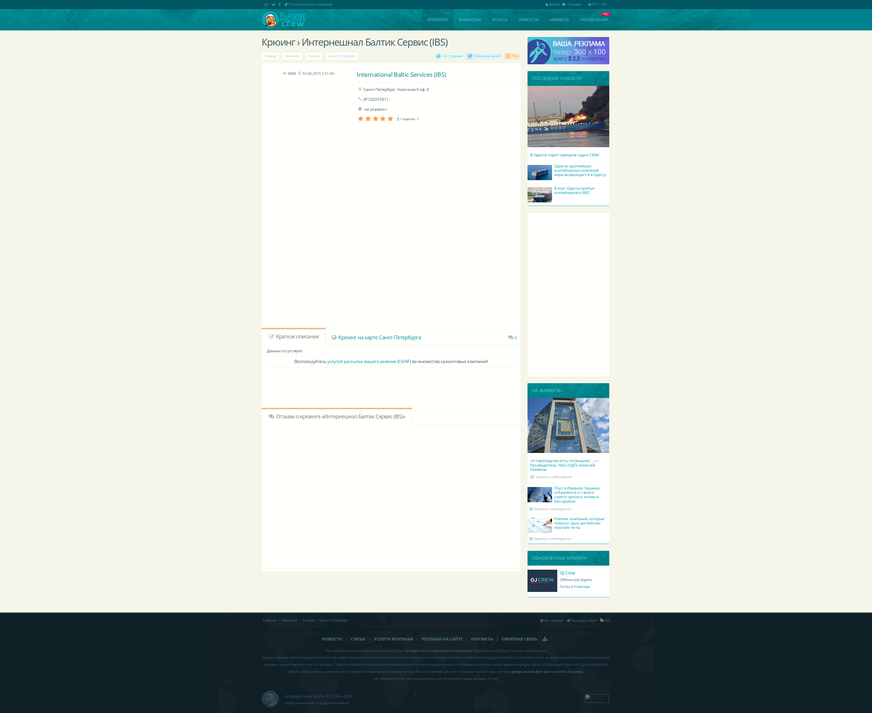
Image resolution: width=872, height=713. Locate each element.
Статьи (358, 639)
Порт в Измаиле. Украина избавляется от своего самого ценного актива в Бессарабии (577, 495)
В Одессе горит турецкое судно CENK (564, 154)
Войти (554, 4)
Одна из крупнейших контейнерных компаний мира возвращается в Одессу (580, 170)
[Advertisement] (308, 159)
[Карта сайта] (545, 639)
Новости (528, 19)
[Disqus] (391, 496)
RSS (515, 56)
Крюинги (437, 19)
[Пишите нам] (266, 4)
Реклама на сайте (442, 639)
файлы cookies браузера (563, 671)
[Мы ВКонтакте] (273, 4)
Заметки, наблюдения (553, 477)
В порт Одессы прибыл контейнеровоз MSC (574, 190)
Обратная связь (519, 639)
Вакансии (470, 19)
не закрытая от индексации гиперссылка (438, 650)
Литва (565, 586)
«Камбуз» (559, 19)
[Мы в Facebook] (280, 4)
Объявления (594, 19)
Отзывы (574, 4)
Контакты (482, 639)
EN (604, 4)
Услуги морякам (393, 639)
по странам (453, 56)
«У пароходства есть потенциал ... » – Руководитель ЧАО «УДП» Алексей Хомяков (565, 465)
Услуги (500, 19)
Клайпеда (582, 586)
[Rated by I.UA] (597, 698)
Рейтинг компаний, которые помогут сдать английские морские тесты (579, 523)
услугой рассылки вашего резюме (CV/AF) (369, 361)
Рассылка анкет (487, 56)
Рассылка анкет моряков (310, 4)
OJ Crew (567, 573)
